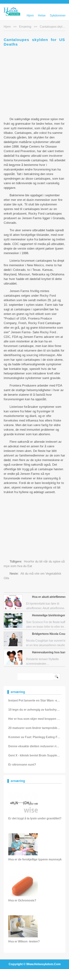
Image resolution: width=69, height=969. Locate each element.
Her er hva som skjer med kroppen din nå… (38, 718)
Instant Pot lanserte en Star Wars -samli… (37, 700)
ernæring (25, 26)
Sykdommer (58, 15)
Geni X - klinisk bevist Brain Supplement (36, 755)
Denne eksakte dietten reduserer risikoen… (38, 746)
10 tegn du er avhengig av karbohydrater (36, 709)
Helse (42, 15)
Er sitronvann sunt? (22, 764)
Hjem (30, 15)
